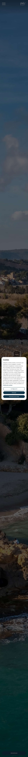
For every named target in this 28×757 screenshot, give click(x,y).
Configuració (14, 388)
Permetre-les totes (14, 396)
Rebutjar (14, 392)
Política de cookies (7, 385)
